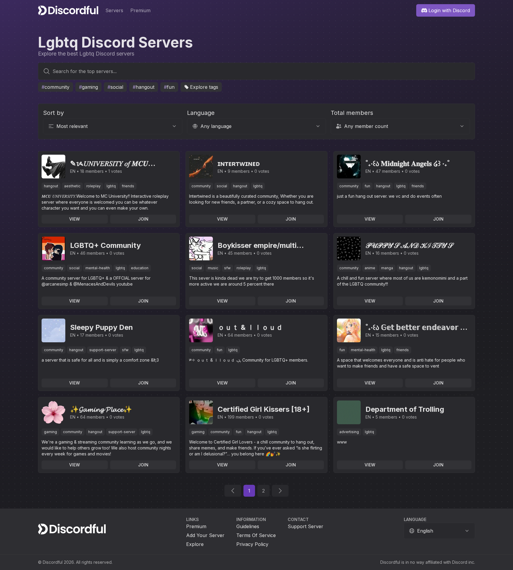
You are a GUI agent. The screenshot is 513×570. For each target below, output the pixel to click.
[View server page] (53, 166)
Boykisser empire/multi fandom (257, 245)
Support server (305, 526)
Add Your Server (205, 535)
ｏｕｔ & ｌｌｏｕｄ (250, 327)
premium (140, 10)
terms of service (256, 535)
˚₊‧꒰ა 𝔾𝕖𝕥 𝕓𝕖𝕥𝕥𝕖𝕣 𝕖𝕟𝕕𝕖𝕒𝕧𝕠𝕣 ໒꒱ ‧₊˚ (418, 327)
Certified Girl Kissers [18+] (264, 409)
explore (195, 544)
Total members (352, 112)
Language (201, 112)
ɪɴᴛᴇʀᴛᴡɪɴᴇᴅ (239, 163)
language (415, 519)
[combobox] (256, 77)
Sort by (53, 112)
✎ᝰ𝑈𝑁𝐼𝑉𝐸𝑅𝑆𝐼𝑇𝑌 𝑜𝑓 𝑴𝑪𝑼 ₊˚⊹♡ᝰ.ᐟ (109, 163)
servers (114, 10)
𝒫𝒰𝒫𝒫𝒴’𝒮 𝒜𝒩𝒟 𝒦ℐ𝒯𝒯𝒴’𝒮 (409, 245)
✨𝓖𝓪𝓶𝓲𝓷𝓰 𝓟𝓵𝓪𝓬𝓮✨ (101, 409)
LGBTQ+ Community (105, 245)
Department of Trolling (404, 409)
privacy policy (252, 544)
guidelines (247, 526)
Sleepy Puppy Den (101, 327)
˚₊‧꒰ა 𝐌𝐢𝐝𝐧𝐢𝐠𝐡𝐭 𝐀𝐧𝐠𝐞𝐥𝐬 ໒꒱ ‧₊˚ (407, 163)
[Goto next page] (280, 491)
